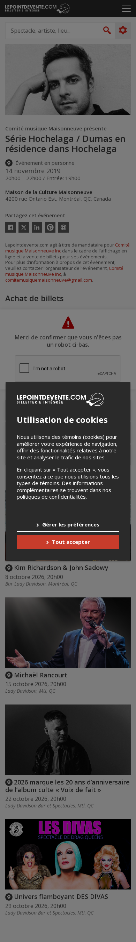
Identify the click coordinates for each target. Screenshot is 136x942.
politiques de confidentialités (51, 496)
